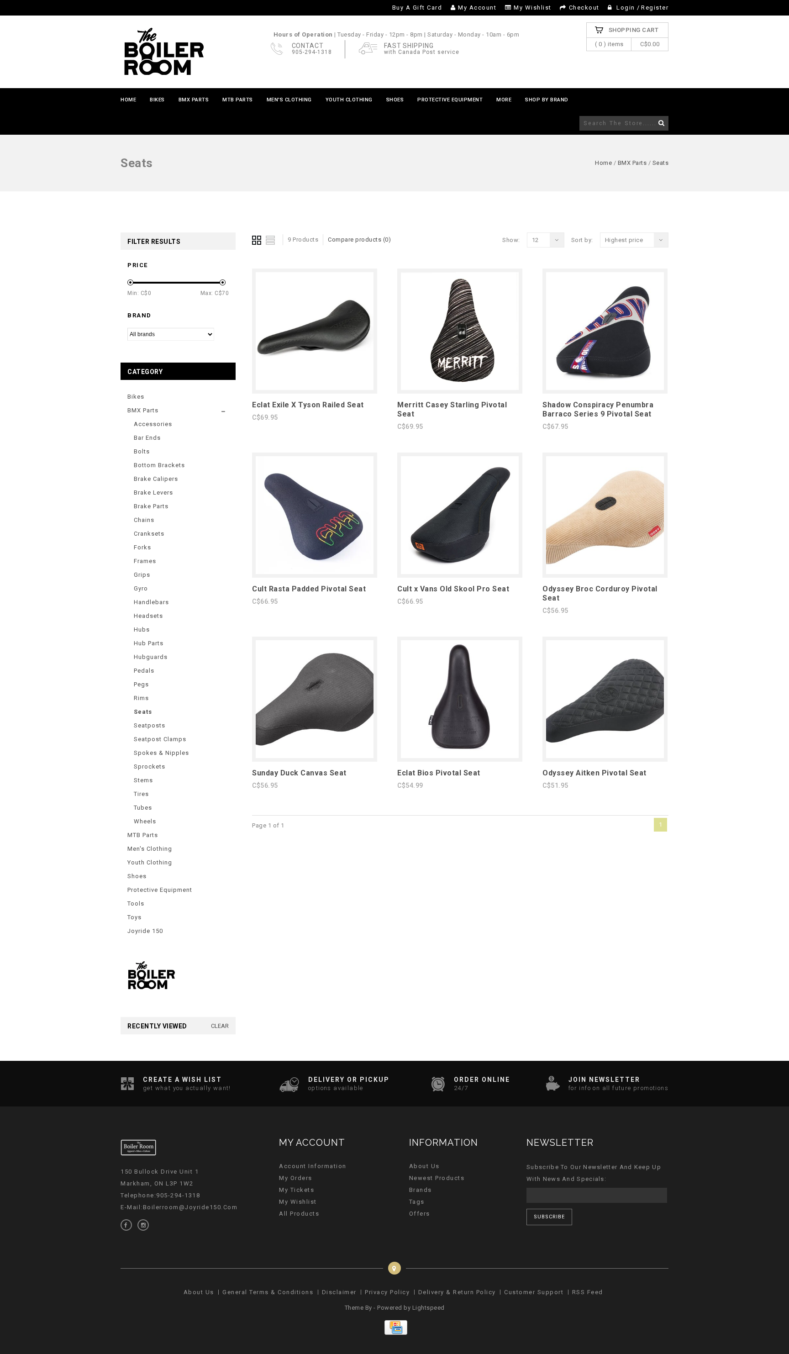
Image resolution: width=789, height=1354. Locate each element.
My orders (295, 1178)
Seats (660, 162)
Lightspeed (428, 1307)
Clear (220, 1025)
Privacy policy (387, 1292)
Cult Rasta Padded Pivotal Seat (309, 589)
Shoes (395, 100)
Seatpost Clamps (160, 739)
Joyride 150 (145, 930)
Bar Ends (147, 437)
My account (477, 7)
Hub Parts (148, 643)
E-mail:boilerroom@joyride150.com (179, 1207)
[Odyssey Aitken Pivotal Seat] (605, 756)
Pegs (141, 684)
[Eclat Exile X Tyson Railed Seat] (314, 388)
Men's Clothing (289, 100)
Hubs (142, 629)
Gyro (141, 588)
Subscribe (549, 1217)
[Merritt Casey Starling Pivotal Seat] (460, 388)
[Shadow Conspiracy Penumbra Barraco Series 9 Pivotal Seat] (605, 388)
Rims (141, 698)
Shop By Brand (546, 100)
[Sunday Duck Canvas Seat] (314, 756)
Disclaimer (339, 1292)
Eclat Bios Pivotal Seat (438, 773)
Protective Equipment (450, 100)
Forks (142, 547)
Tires (141, 793)
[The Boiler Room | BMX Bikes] (163, 51)
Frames (145, 561)
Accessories (153, 424)
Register (654, 7)
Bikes (157, 100)
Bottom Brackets (159, 465)
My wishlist (533, 7)
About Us (424, 1166)
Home (128, 100)
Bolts (142, 451)
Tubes (143, 807)
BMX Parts (194, 100)
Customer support (533, 1292)
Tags (417, 1201)
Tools (135, 903)
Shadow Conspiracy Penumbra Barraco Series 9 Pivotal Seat (597, 409)
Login (626, 7)
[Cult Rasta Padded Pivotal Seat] (314, 572)
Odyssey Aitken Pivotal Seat (594, 773)
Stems (143, 780)
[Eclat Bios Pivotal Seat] (460, 756)
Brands (420, 1189)
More (503, 100)
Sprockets (149, 766)
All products (299, 1213)
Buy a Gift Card (417, 7)
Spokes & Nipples (161, 752)
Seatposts (149, 725)
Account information (313, 1166)
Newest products (437, 1178)
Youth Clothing (349, 100)
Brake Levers (153, 492)
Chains (144, 519)
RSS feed (587, 1292)
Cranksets (149, 533)
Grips (142, 574)
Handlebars (151, 602)
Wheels (145, 821)
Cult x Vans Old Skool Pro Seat (453, 589)
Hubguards (151, 656)
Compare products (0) (359, 239)
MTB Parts (237, 100)
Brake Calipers (156, 478)
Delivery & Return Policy (457, 1292)
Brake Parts (151, 506)
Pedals (144, 670)
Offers (419, 1213)
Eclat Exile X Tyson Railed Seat (308, 404)
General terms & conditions (267, 1292)
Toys (134, 917)
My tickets (296, 1189)
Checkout (584, 7)
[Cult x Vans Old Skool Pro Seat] (460, 572)
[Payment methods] (394, 1332)
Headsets (148, 615)
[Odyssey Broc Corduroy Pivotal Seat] (605, 572)
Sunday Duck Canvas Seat (299, 773)
